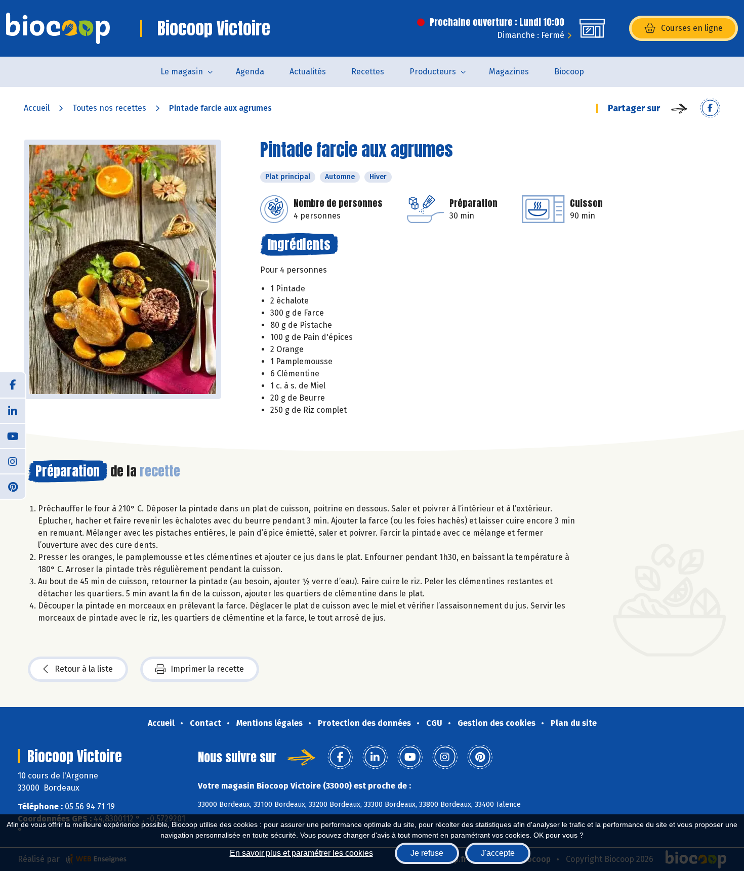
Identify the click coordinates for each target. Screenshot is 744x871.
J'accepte (498, 853)
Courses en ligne (692, 28)
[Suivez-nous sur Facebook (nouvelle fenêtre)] (12, 385)
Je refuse (426, 853)
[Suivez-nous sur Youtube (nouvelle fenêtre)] (12, 435)
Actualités (308, 71)
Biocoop (569, 71)
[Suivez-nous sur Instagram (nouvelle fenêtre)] (12, 460)
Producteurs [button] (432, 71)
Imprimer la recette (207, 669)
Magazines (509, 71)
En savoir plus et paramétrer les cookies (301, 853)
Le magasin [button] (181, 71)
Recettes (367, 71)
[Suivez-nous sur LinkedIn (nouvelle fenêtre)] (12, 410)
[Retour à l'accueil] (58, 28)
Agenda (250, 71)
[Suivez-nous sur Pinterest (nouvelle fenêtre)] (12, 486)
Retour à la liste (84, 669)
